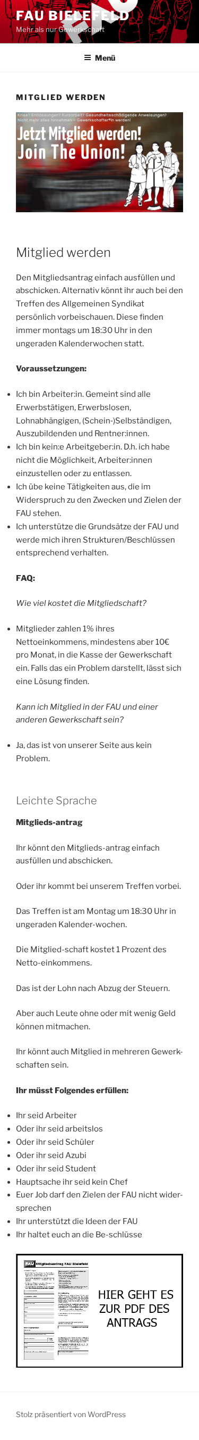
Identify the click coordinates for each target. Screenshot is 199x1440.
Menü (105, 57)
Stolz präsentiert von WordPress (71, 1414)
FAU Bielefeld (73, 15)
